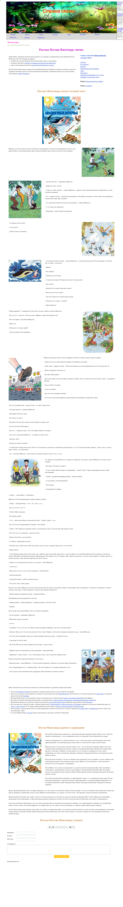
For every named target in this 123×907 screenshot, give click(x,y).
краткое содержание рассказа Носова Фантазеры (40, 63)
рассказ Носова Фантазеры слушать (42, 65)
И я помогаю (84, 64)
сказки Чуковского (23, 73)
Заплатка (83, 62)
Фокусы (97, 34)
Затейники (88, 86)
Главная (12, 34)
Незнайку (26, 696)
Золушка (29, 713)
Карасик (83, 66)
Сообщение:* (11, 844)
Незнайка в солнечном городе (89, 77)
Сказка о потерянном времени (72, 698)
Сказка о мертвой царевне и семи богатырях (70, 706)
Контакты (41, 37)
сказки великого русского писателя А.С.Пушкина (65, 704)
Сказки (27, 34)
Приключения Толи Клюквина (89, 68)
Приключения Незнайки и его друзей (92, 75)
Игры (69, 34)
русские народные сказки (57, 702)
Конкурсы (83, 34)
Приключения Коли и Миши (94, 81)
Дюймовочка (94, 708)
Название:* (10, 832)
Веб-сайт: (10, 839)
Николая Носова (100, 55)
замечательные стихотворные (62, 700)
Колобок (89, 702)
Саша (82, 71)
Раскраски (13, 37)
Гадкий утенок (83, 708)
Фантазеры (83, 73)
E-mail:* (9, 836)
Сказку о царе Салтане (18, 706)
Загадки (55, 34)
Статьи (27, 37)
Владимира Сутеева (23, 691)
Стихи (41, 34)
